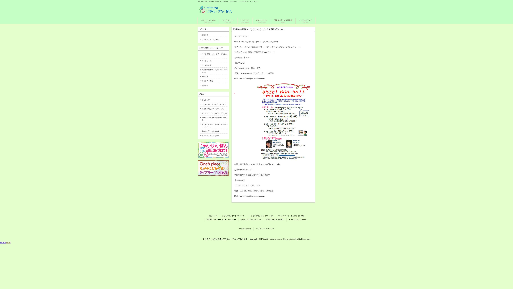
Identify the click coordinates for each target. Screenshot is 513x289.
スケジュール (206, 61)
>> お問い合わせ (245, 229)
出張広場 (205, 76)
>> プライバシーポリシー (265, 229)
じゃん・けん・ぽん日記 (210, 39)
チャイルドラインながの (210, 136)
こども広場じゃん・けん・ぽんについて (214, 55)
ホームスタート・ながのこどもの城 (214, 113)
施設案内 (205, 85)
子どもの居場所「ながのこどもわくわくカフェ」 (214, 125)
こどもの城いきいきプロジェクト (214, 104)
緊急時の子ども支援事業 (210, 131)
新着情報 (205, 35)
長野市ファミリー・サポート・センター (214, 119)
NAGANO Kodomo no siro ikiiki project (276, 239)
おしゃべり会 (206, 65)
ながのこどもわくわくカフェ (251, 219)
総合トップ (206, 100)
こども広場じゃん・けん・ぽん (213, 109)
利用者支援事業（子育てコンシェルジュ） (214, 71)
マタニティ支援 (207, 81)
